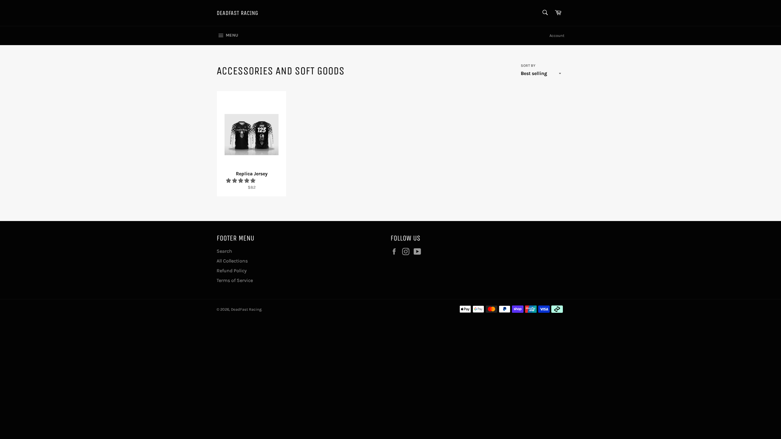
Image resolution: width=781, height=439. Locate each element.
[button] (241, 181)
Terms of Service (235, 280)
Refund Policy (232, 270)
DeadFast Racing (237, 12)
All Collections (232, 261)
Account (556, 35)
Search (224, 251)
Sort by (528, 65)
